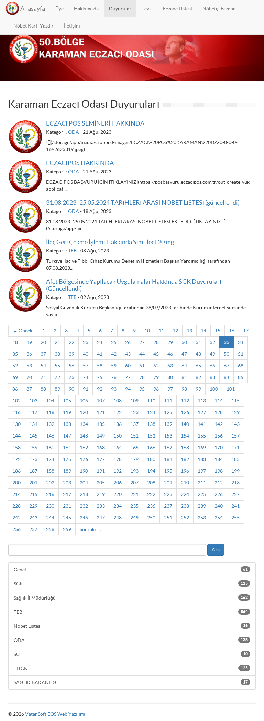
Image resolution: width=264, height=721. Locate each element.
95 (142, 389)
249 (134, 517)
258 (50, 529)
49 (212, 354)
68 (240, 365)
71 (43, 377)
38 (57, 354)
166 (151, 447)
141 (202, 424)
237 (168, 506)
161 (67, 447)
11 (161, 330)
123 (134, 412)
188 (50, 471)
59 (114, 365)
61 (142, 365)
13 (189, 330)
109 (134, 400)
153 (168, 436)
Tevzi (147, 8)
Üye (59, 8)
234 (117, 506)
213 (235, 482)
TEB (72, 251)
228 (16, 506)
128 (218, 412)
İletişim (72, 26)
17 (246, 330)
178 (117, 459)
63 (170, 365)
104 (50, 400)
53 (29, 365)
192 (117, 471)
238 (185, 506)
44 (142, 354)
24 (99, 342)
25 (114, 342)
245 (67, 517)
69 (15, 377)
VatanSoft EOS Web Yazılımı (55, 714)
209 (168, 482)
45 (156, 354)
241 (235, 506)
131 (33, 424)
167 (168, 447)
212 (218, 482)
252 (185, 517)
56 (71, 365)
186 (16, 471)
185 (235, 459)
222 (151, 494)
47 (184, 354)
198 (218, 471)
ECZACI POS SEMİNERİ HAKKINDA (95, 123)
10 (147, 330)
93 (114, 389)
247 (101, 517)
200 (16, 482)
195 (168, 471)
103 (33, 400)
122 (117, 412)
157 (235, 436)
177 (101, 459)
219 (101, 494)
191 (101, 471)
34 (240, 342)
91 (85, 389)
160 (50, 447)
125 (168, 412)
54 (43, 365)
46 (170, 354)
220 (117, 494)
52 (15, 365)
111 (168, 400)
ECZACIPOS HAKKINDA (80, 162)
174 (50, 459)
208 (151, 482)
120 (84, 412)
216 (50, 494)
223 (168, 494)
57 (85, 365)
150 (117, 436)
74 (85, 377)
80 (170, 377)
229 (33, 506)
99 (198, 389)
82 (198, 377)
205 (101, 482)
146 (50, 436)
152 (151, 436)
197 (202, 471)
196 (185, 471)
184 (218, 459)
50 (226, 354)
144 (16, 436)
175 (67, 459)
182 (185, 459)
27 (142, 342)
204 (84, 482)
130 (16, 424)
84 (226, 377)
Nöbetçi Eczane (218, 8)
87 (29, 389)
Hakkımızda (86, 8)
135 (101, 424)
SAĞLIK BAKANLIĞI (131, 682)
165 (134, 447)
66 (212, 365)
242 (16, 517)
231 (67, 506)
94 (128, 389)
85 (240, 377)
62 (156, 365)
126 (185, 412)
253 (202, 517)
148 (84, 436)
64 (184, 365)
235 (134, 506)
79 (156, 377)
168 (185, 447)
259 (67, 529)
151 (134, 436)
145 (33, 436)
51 (240, 354)
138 (151, 424)
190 (84, 471)
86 (15, 389)
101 (231, 389)
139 (168, 424)
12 (175, 330)
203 (67, 482)
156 (218, 436)
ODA (73, 132)
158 (16, 447)
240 (218, 506)
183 (202, 459)
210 (185, 482)
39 (71, 354)
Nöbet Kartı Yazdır (33, 26)
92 (99, 389)
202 (50, 482)
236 (151, 506)
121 (101, 412)
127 (202, 412)
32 (212, 342)
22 (71, 342)
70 (29, 377)
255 (235, 517)
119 (67, 412)
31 (198, 342)
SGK (131, 584)
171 (235, 447)
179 (134, 459)
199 (235, 471)
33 (226, 342)
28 (156, 342)
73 (71, 377)
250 (151, 517)
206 (117, 482)
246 (84, 517)
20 (43, 342)
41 (99, 354)
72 (57, 377)
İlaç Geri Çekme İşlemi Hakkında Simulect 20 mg (110, 242)
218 (84, 494)
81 (184, 377)
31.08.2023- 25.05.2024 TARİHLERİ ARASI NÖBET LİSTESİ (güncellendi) (143, 202)
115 (235, 400)
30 (184, 342)
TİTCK (131, 668)
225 (202, 494)
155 (202, 436)
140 (185, 424)
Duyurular (120, 8)
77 (128, 377)
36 (29, 354)
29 (170, 342)
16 (231, 330)
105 (67, 400)
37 (43, 354)
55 (57, 365)
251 (168, 517)
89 (57, 389)
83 (212, 377)
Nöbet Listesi (131, 626)
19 (29, 342)
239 (202, 506)
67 (226, 365)
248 (117, 517)
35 (15, 354)
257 (33, 529)
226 (218, 494)
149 (101, 436)
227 (235, 494)
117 (33, 412)
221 (134, 494)
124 (151, 412)
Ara (216, 549)
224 (185, 494)
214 (16, 494)
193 (134, 471)
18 (15, 342)
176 (84, 459)
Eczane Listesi (177, 8)
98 (184, 389)
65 (198, 365)
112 (185, 400)
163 (101, 447)
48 (198, 354)
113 (202, 400)
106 (84, 400)
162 (84, 447)
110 (151, 400)
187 (33, 471)
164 (117, 447)
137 (134, 424)
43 (128, 354)
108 (117, 400)
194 (151, 471)
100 (214, 389)
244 (50, 517)
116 (16, 412)
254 (218, 517)
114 (218, 400)
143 (235, 424)
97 (170, 389)
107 (101, 400)
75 (99, 377)
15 (217, 330)
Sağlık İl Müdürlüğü (131, 598)
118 (50, 412)
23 (85, 342)
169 (202, 447)
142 (218, 424)
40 (85, 354)
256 (16, 529)
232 (84, 506)
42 (114, 354)
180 (151, 459)
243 (33, 517)
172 (16, 459)
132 (50, 424)
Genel (131, 569)
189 (67, 471)
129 (235, 412)
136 (117, 424)
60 (128, 365)
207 (134, 482)
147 (67, 436)
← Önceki (23, 330)
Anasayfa (32, 8)
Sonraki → (91, 529)
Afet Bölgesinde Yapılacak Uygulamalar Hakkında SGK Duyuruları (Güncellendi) (133, 285)
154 (185, 436)
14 (203, 330)
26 (128, 342)
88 (43, 389)
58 (99, 365)
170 (218, 447)
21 (57, 342)
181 (168, 459)
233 (101, 506)
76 (114, 377)
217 (67, 494)
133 (67, 424)
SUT (131, 654)
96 (156, 389)
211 (202, 482)
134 (84, 424)
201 (33, 482)
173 (33, 459)
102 (16, 400)
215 (33, 494)
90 (71, 389)
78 (142, 377)
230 (50, 506)
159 (33, 447)
